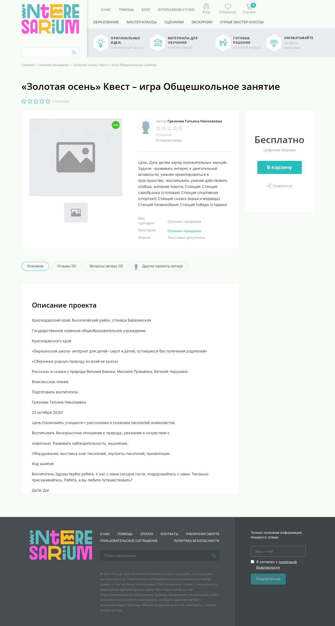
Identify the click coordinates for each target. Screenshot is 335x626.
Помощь (126, 10)
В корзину (279, 167)
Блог (146, 10)
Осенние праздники (184, 231)
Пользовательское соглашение (129, 541)
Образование (106, 22)
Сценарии (174, 22)
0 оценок (164, 135)
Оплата (146, 534)
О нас (106, 10)
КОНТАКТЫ (169, 534)
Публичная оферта (202, 534)
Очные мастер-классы (242, 22)
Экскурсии (202, 22)
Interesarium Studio (176, 10)
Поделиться (282, 185)
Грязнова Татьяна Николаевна (195, 121)
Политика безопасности (196, 541)
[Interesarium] (60, 544)
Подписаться (268, 578)
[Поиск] (214, 555)
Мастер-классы (142, 22)
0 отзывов (60, 101)
